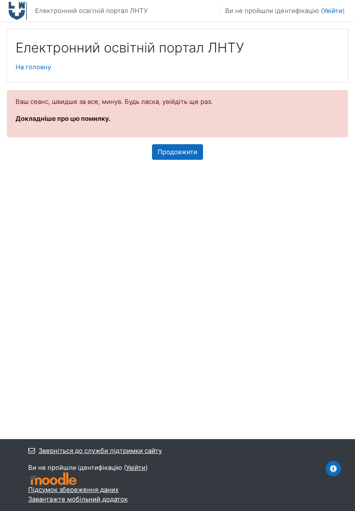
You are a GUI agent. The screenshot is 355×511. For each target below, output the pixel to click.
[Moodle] (52, 478)
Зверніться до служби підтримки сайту (100, 451)
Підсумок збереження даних (73, 490)
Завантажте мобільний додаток (78, 499)
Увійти (332, 11)
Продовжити (177, 152)
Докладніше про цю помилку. (63, 119)
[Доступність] (333, 468)
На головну (33, 67)
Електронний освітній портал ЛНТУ (91, 11)
